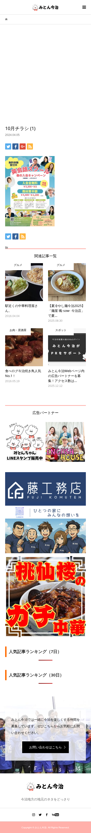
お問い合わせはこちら (45, 747)
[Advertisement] (45, 77)
